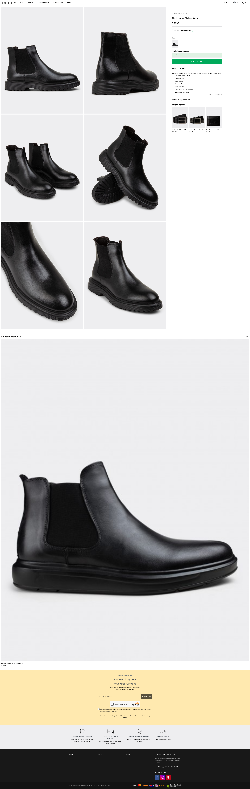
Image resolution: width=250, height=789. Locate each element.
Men (21, 3)
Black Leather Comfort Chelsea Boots (12, 663)
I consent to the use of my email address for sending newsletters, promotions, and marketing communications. (125, 710)
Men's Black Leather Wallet (213, 130)
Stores (69, 3)
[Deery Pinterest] (168, 777)
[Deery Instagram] (162, 777)
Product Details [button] (178, 68)
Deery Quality (58, 3)
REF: (210, 94)
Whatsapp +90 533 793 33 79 (168, 767)
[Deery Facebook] (157, 777)
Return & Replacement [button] (181, 100)
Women (30, 3)
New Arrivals (44, 3)
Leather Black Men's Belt (179, 130)
